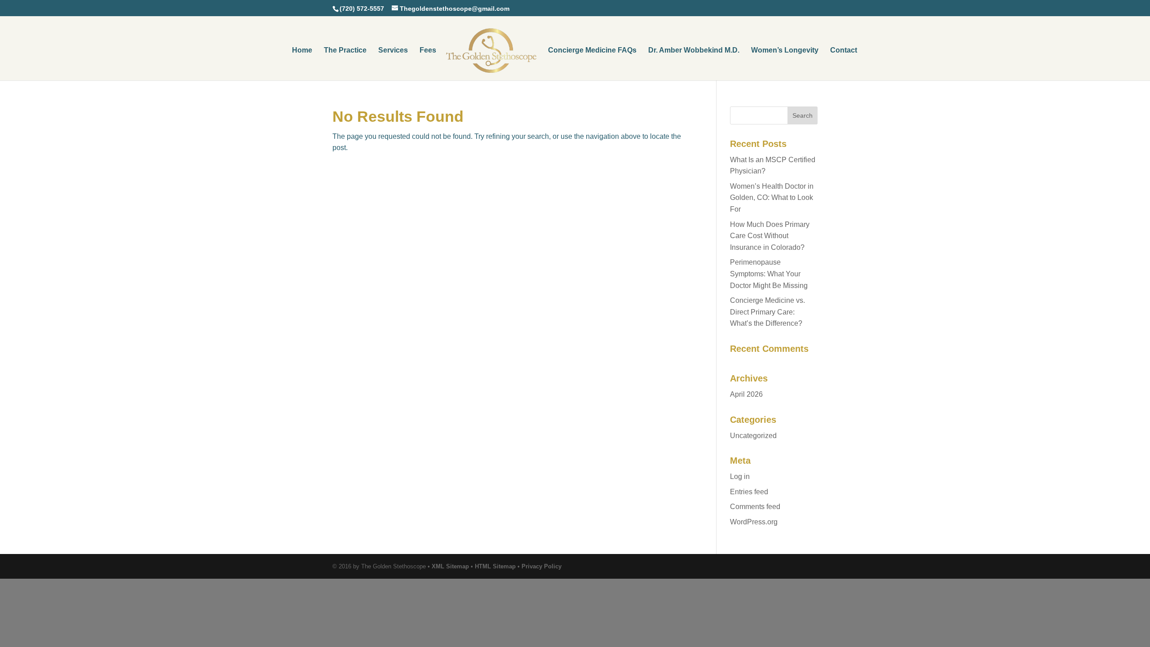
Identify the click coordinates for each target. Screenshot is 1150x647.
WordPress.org (754, 522)
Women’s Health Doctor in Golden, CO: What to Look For (772, 197)
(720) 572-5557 (362, 8)
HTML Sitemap (495, 566)
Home (302, 50)
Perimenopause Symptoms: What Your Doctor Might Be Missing (769, 273)
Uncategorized (753, 435)
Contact (843, 50)
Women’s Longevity (784, 50)
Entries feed (749, 492)
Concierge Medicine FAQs (592, 50)
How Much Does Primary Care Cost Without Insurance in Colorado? (769, 236)
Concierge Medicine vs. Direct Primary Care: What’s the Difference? (767, 312)
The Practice (345, 50)
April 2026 (746, 394)
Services (393, 50)
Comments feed (755, 506)
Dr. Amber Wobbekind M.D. (693, 50)
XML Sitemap (450, 566)
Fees (428, 50)
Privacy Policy (542, 566)
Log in (740, 476)
